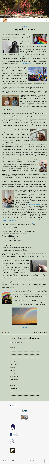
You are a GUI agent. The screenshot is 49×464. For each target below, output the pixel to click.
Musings (24, 26)
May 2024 (12, 370)
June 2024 (12, 367)
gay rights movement (26, 63)
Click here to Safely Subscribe (16, 342)
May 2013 (12, 394)
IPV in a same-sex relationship (34, 204)
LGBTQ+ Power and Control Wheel (18, 219)
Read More (24, 327)
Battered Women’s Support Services (30, 223)
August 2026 (13, 347)
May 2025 (12, 353)
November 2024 (14, 358)
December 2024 (14, 356)
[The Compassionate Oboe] (24, 9)
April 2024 (12, 373)
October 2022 (13, 388)
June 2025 (12, 350)
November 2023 (14, 376)
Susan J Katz (6, 332)
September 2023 (14, 379)
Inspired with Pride (24, 29)
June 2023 (12, 385)
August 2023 (13, 382)
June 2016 (12, 391)
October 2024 (13, 361)
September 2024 (14, 364)
